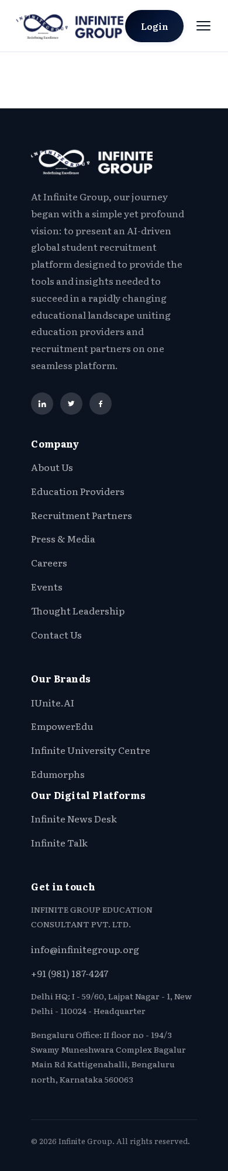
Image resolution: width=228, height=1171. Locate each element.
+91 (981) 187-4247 (69, 973)
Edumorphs (58, 774)
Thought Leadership (78, 610)
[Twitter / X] (71, 403)
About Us (52, 467)
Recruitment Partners (81, 515)
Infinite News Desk (74, 818)
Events (47, 586)
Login (154, 26)
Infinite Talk (59, 842)
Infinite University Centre (90, 750)
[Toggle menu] (203, 26)
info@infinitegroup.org (85, 949)
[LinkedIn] (42, 403)
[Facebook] (100, 403)
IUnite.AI (52, 702)
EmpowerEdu (62, 726)
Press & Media (63, 538)
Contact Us (56, 634)
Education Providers (78, 491)
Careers (49, 562)
